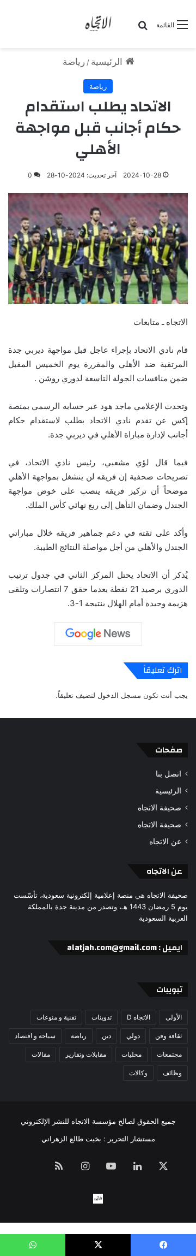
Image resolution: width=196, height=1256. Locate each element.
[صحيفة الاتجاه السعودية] (98, 24)
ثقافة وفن (168, 1036)
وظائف (172, 1073)
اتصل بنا (168, 773)
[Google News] (98, 634)
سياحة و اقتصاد (35, 1036)
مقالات (41, 1054)
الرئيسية (108, 61)
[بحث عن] (142, 28)
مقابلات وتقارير (85, 1054)
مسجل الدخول (119, 695)
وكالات (138, 1073)
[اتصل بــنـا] (98, 1199)
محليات (131, 1054)
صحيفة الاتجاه (159, 807)
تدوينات (101, 1017)
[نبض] (33, 1167)
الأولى (174, 1017)
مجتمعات (169, 1054)
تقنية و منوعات (56, 1017)
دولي (133, 1036)
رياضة (74, 61)
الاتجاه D (138, 1017)
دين (106, 1036)
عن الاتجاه (165, 841)
